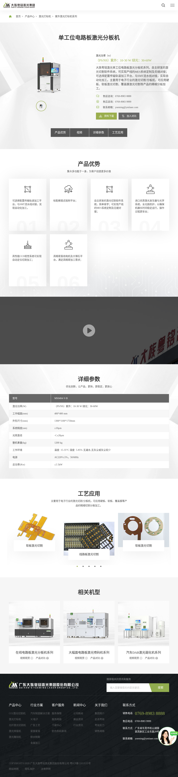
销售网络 (99, 731)
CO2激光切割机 (17, 713)
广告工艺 (35, 725)
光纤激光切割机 (17, 725)
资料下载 (109, 116)
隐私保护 (30, 769)
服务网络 (57, 719)
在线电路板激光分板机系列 (34, 652)
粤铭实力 (99, 725)
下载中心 (57, 725)
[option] (49, 75)
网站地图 (14, 769)
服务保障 (57, 713)
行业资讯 (78, 725)
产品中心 (30, 16)
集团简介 (99, 713)
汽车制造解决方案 (40, 713)
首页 (18, 16)
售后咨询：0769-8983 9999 (117, 101)
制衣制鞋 (35, 737)
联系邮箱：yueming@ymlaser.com (120, 107)
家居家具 (35, 731)
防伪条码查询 (59, 731)
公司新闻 (78, 713)
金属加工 (35, 743)
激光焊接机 (15, 731)
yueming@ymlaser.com (146, 738)
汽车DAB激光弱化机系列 (143, 652)
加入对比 (131, 116)
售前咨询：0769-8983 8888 (117, 96)
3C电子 (34, 719)
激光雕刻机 (15, 737)
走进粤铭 (99, 719)
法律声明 (46, 769)
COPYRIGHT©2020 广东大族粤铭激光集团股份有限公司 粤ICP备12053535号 (50, 763)
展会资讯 (78, 719)
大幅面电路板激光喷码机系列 (89, 652)
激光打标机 (45, 16)
